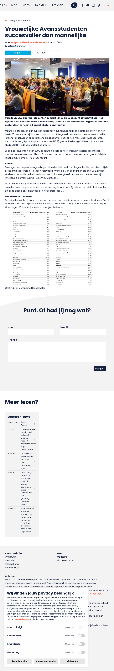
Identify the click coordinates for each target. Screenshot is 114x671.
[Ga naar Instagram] (93, 5)
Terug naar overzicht (19, 20)
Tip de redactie (65, 560)
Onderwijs (10, 556)
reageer (17, 52)
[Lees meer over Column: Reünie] (22, 423)
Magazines (63, 556)
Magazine (41, 5)
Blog (14, 5)
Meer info (69, 627)
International (12, 564)
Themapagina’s (13, 567)
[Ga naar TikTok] (99, 5)
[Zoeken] (74, 5)
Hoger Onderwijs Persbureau (28, 42)
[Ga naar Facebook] (82, 5)
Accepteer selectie (46, 661)
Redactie (57, 5)
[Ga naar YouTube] (88, 5)
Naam (11, 327)
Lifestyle (9, 560)
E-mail (64, 327)
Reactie (12, 339)
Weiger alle (72, 661)
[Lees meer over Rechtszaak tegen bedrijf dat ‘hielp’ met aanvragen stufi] (22, 461)
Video (26, 5)
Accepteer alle (19, 661)
